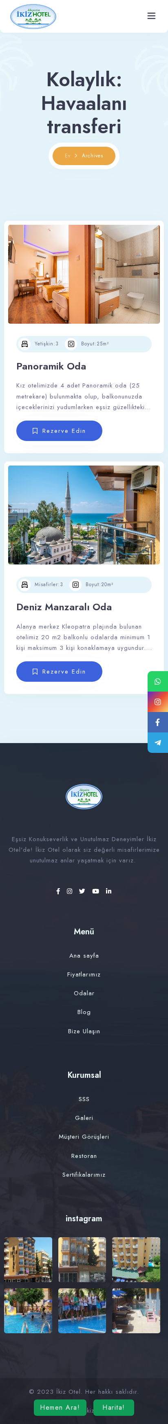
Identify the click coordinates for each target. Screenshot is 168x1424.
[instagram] (71, 891)
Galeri (84, 1117)
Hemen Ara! (60, 1407)
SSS (84, 1099)
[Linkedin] (109, 891)
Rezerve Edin (64, 430)
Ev (68, 155)
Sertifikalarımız (84, 1174)
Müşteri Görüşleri (84, 1136)
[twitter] (83, 891)
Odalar (84, 993)
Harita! (113, 1407)
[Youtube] (97, 891)
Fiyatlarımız (84, 974)
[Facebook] (59, 891)
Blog (84, 1012)
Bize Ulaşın (84, 1031)
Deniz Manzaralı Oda (64, 607)
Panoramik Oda (51, 366)
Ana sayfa (84, 955)
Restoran (84, 1155)
